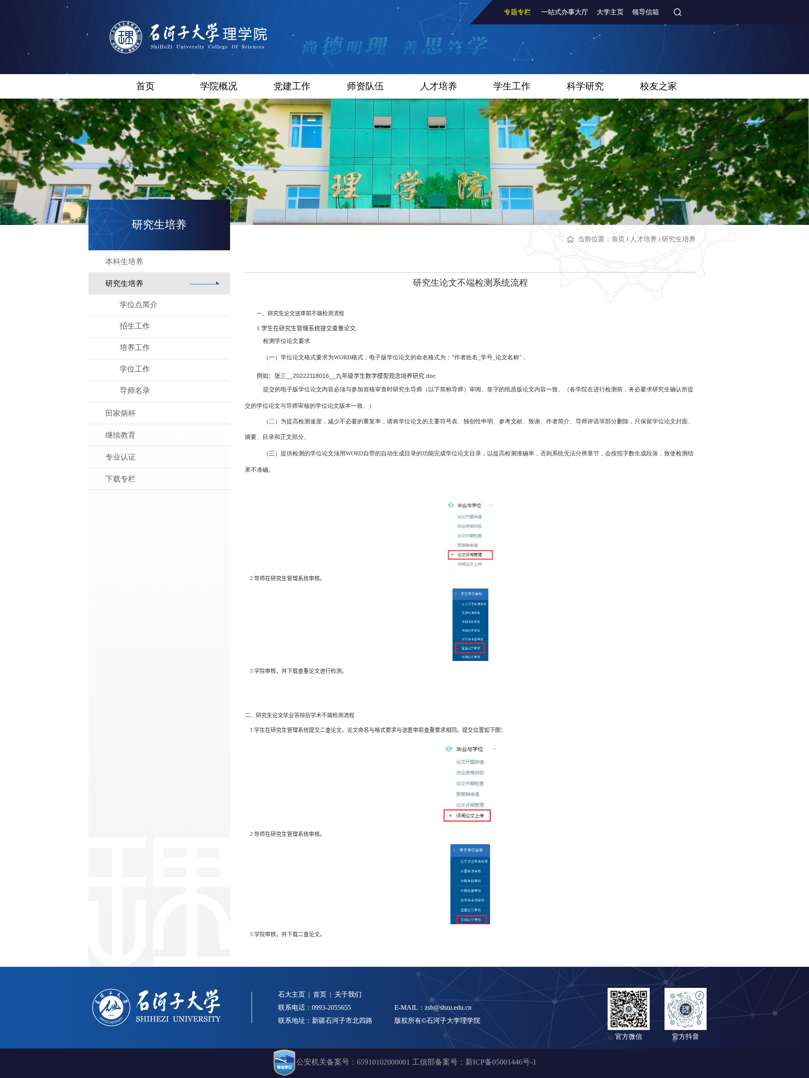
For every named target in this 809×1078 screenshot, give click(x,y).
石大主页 (291, 994)
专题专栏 (517, 12)
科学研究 (585, 86)
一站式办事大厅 (564, 12)
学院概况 (218, 86)
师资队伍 (365, 86)
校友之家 (658, 86)
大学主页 (610, 12)
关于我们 (348, 994)
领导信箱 (645, 12)
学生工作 (511, 86)
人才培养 (438, 86)
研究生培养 (679, 239)
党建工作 (292, 86)
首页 (145, 86)
